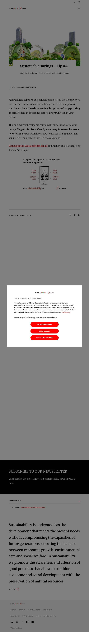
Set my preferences (44, 324)
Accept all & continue (44, 338)
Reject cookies (44, 331)
